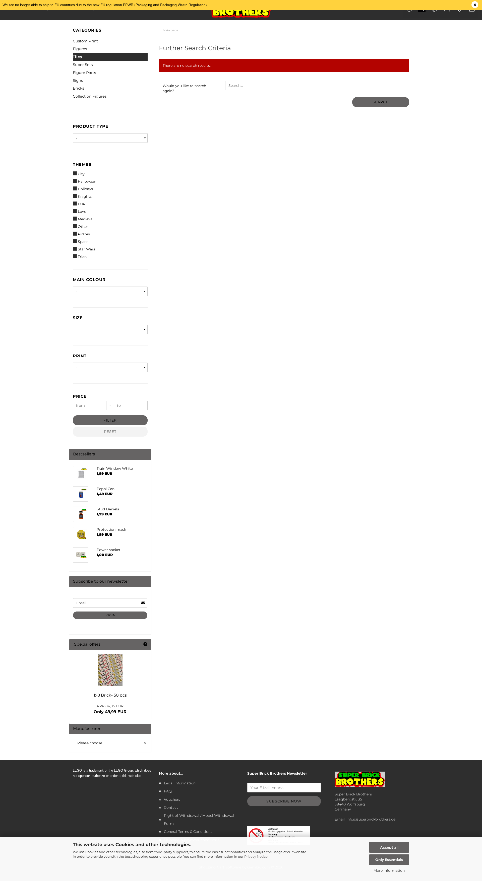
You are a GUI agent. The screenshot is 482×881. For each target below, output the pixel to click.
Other (83, 226)
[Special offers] (145, 644)
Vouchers (172, 799)
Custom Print (85, 41)
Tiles (77, 56)
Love (82, 211)
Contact (171, 807)
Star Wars (86, 249)
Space (83, 241)
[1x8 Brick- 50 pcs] (110, 670)
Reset (110, 431)
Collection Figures (89, 96)
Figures (80, 48)
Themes (82, 164)
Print (80, 356)
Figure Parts (84, 72)
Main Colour (89, 279)
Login (110, 615)
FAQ (168, 791)
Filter (110, 420)
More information (389, 870)
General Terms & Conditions (188, 831)
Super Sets (83, 64)
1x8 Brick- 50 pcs (110, 695)
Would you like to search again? (184, 88)
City (81, 174)
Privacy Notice (256, 856)
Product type (90, 126)
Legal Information (180, 783)
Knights (85, 196)
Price (80, 396)
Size (78, 317)
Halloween (87, 181)
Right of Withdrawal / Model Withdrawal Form (199, 819)
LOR (81, 204)
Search (381, 102)
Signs (78, 80)
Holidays (85, 189)
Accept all (389, 847)
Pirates (84, 234)
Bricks (78, 88)
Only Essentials (389, 859)
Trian (82, 256)
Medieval (85, 219)
